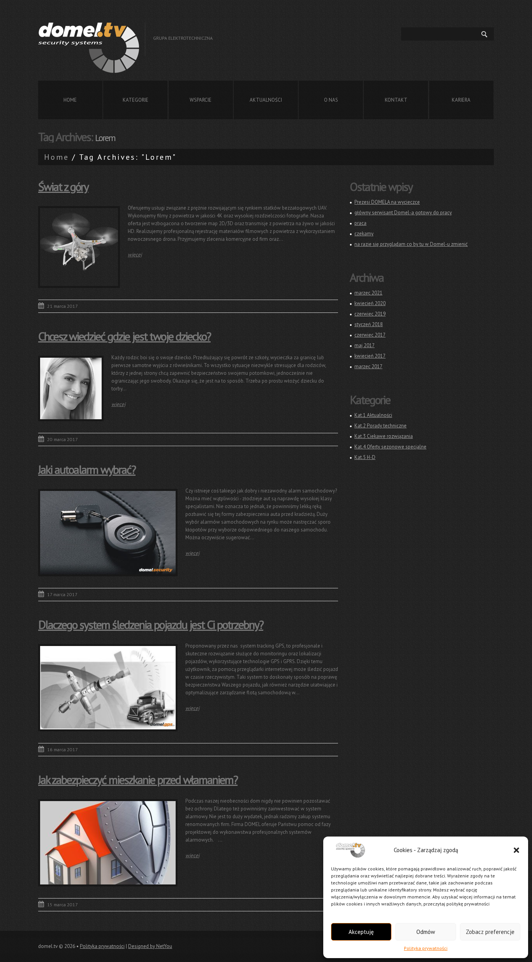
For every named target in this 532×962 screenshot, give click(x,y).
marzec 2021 (368, 292)
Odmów (425, 932)
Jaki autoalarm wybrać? (87, 469)
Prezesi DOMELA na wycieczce (387, 202)
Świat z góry (63, 186)
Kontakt (396, 100)
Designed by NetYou (150, 946)
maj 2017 (364, 345)
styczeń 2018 (368, 324)
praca (360, 223)
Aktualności (266, 100)
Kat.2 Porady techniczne (380, 425)
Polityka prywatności (425, 948)
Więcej (135, 254)
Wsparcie (200, 100)
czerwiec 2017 (370, 335)
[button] (516, 850)
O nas (331, 100)
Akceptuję (361, 932)
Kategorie (135, 100)
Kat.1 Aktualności (373, 415)
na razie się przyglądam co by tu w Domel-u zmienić (411, 244)
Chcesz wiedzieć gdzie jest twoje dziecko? (124, 336)
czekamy (363, 233)
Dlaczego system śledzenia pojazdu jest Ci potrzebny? (150, 624)
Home (70, 100)
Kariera (461, 100)
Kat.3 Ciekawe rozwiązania (383, 436)
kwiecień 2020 (370, 303)
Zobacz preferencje (490, 932)
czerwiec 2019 (370, 314)
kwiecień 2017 (370, 356)
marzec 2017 (368, 366)
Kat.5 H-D (364, 457)
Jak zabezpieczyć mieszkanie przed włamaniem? (138, 779)
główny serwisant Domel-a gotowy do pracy (403, 212)
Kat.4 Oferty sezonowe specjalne (390, 446)
